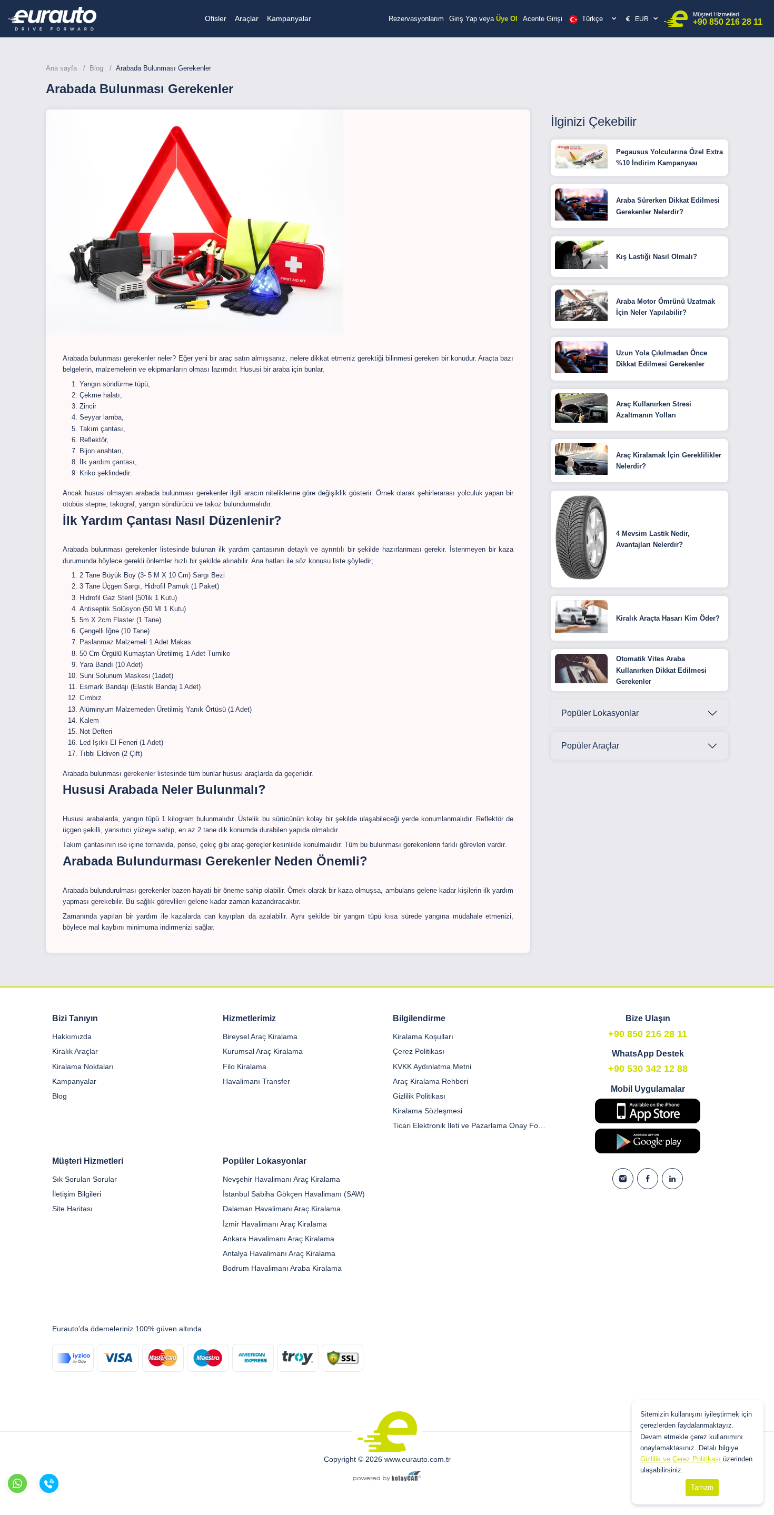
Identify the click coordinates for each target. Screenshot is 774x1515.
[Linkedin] (672, 1178)
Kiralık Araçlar (75, 1051)
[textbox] (594, 19)
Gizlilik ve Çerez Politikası (680, 1459)
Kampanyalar (289, 18)
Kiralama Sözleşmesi (427, 1111)
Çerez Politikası (418, 1051)
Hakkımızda (72, 1036)
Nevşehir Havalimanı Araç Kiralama (281, 1179)
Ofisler (215, 18)
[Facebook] (647, 1178)
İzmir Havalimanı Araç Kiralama (275, 1224)
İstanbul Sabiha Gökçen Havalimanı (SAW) (294, 1194)
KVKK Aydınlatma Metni (432, 1066)
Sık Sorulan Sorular (84, 1179)
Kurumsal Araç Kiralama (263, 1051)
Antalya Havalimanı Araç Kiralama (279, 1253)
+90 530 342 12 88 (648, 1068)
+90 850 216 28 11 (727, 18)
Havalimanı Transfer (256, 1081)
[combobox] (593, 19)
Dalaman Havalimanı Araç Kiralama (282, 1208)
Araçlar (247, 18)
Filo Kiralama (244, 1066)
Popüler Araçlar (590, 745)
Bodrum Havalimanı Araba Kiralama (282, 1268)
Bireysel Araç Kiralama (260, 1036)
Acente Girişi (542, 19)
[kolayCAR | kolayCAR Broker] (387, 1477)
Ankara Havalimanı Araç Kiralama (278, 1238)
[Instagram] (622, 1178)
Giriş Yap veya (483, 19)
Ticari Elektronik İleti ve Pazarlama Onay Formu (470, 1125)
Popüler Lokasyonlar (600, 713)
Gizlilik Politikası (419, 1096)
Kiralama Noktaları (83, 1066)
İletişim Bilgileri (76, 1194)
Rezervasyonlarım (416, 19)
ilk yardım (235, 549)
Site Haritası (72, 1208)
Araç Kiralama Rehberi (430, 1081)
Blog (59, 1096)
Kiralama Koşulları (423, 1036)
